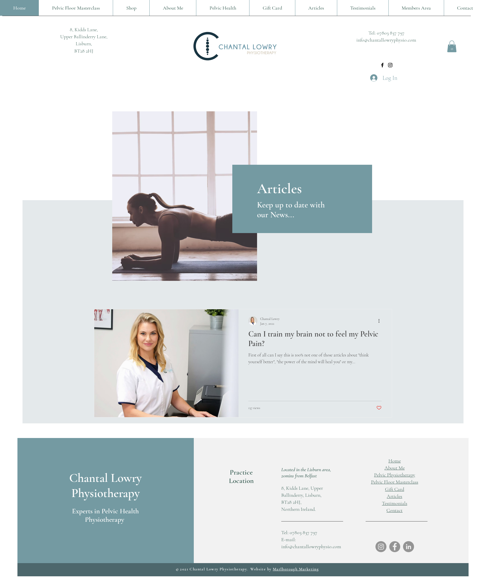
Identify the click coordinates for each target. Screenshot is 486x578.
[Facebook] (382, 65)
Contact (394, 510)
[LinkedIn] (408, 546)
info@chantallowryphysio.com (386, 40)
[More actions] (380, 320)
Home (394, 461)
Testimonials (394, 503)
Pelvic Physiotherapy (394, 475)
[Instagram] (390, 65)
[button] (452, 46)
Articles (394, 496)
